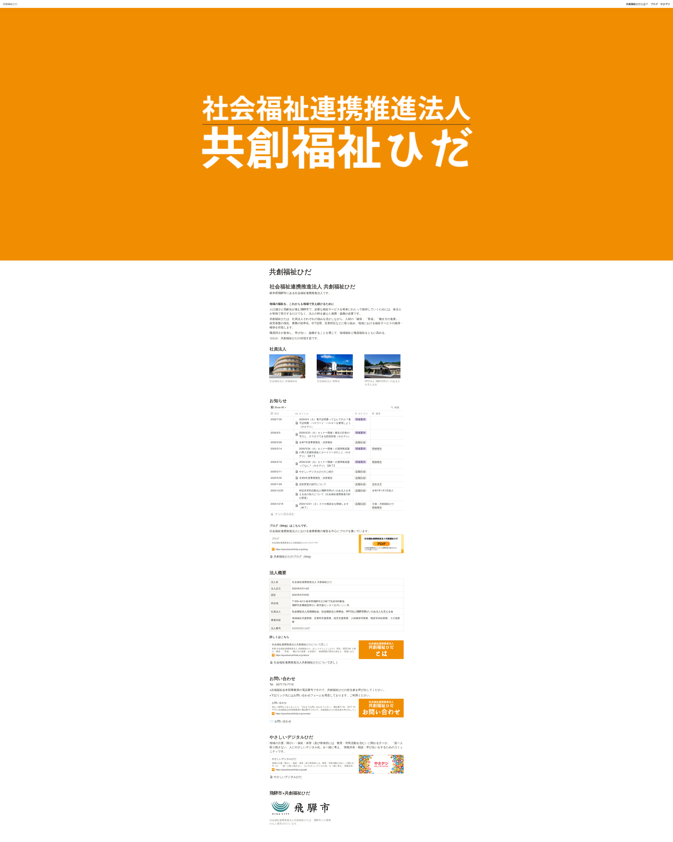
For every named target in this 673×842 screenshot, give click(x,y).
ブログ (654, 4)
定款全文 (377, 484)
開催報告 (377, 448)
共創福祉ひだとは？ (637, 4)
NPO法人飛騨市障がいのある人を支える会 (369, 611)
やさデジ (665, 4)
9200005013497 (301, 628)
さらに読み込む (285, 514)
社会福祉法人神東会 (332, 611)
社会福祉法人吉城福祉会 (305, 611)
